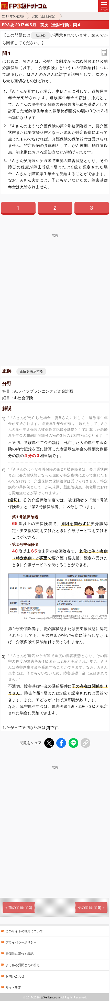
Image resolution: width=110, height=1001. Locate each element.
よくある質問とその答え (23, 964)
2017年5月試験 (13, 16)
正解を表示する (31, 371)
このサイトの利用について (24, 931)
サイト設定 (13, 987)
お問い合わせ (15, 976)
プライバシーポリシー (21, 942)
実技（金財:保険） (44, 16)
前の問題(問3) (20, 907)
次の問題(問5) (89, 907)
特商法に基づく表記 (20, 953)
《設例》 (40, 35)
